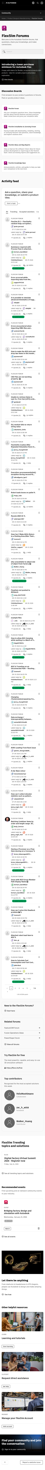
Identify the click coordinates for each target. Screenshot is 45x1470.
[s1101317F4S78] (7, 324)
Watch (7, 1229)
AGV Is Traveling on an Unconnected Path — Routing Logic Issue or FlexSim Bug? (22, 668)
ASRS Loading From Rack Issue (23, 748)
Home (4, 18)
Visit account (7, 1426)
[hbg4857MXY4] (7, 636)
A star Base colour (18, 771)
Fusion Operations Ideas (14, 1033)
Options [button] (19, 203)
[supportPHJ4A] (7, 275)
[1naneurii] (7, 532)
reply (28, 463)
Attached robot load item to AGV (22, 936)
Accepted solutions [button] (26, 212)
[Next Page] (7, 991)
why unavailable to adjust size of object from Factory (23, 563)
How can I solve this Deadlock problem (23, 911)
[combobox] (22, 51)
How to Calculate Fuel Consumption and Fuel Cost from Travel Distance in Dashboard (22, 963)
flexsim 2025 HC (17, 516)
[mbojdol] (7, 295)
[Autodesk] (11, 3)
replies (29, 238)
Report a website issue (31, 1462)
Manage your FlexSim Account (17, 1418)
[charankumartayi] (7, 768)
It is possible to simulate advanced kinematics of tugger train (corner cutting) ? (23, 300)
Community (6, 13)
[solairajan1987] (7, 514)
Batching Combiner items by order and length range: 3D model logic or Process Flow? (22, 823)
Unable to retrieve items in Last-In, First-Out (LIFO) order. (23, 398)
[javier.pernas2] (7, 219)
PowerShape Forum (12, 1038)
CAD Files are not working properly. (21, 378)
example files (16, 618)
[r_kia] (7, 615)
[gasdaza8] (7, 395)
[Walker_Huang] (7, 559)
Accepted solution (18, 268)
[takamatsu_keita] (7, 422)
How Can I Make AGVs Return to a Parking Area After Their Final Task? (22, 536)
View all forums (13, 1044)
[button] (39, 218)
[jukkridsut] (7, 958)
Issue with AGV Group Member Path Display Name (23, 881)
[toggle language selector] (33, 3)
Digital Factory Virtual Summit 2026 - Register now (20, 1159)
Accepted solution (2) (19, 581)
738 (34, 988)
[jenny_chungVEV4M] (7, 442)
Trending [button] (13, 212)
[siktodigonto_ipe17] (7, 470)
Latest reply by (16, 232)
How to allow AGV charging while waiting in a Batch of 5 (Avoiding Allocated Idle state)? (22, 641)
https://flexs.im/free (14, 1068)
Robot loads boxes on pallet (22, 492)
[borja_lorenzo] (7, 819)
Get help (6, 1386)
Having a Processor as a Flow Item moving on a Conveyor (22, 850)
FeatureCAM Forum (11, 1028)
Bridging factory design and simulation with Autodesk (17, 1212)
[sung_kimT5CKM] (7, 588)
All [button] (7, 212)
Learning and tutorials (13, 1338)
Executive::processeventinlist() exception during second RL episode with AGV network (23, 474)
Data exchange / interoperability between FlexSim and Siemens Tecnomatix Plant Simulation (22, 720)
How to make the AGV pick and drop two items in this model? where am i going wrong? (23, 353)
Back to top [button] (5, 1462)
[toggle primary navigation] (4, 3)
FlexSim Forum (17, 218)
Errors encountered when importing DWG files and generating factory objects (21, 328)
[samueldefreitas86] (7, 715)
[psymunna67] (7, 349)
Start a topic (11, 203)
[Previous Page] (7, 988)
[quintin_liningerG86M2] (7, 745)
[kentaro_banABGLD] (7, 245)
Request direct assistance (15, 1378)
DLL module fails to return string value (21, 425)
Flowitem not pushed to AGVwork (20, 591)
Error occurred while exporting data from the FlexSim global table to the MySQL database (22, 280)
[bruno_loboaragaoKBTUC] (7, 847)
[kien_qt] (7, 933)
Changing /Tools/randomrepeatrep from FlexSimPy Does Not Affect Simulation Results (23, 700)
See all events (9, 1236)
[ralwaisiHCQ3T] (7, 792)
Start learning (8, 1346)
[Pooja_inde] (7, 490)
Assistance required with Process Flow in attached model (21, 249)
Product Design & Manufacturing (19, 18)
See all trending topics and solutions (18, 1173)
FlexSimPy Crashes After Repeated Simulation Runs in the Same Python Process (22, 447)
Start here (11, 1011)
